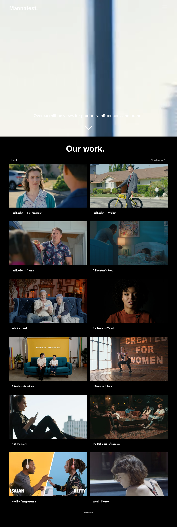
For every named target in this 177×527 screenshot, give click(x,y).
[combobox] (158, 160)
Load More (88, 512)
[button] (164, 7)
